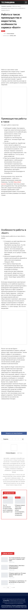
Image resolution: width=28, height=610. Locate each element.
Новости (17, 497)
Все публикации (17, 606)
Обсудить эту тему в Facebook (14, 433)
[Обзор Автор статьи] (14, 447)
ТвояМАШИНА (6, 600)
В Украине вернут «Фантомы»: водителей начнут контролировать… (17, 567)
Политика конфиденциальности (19, 605)
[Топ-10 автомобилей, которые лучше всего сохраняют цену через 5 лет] (8, 500)
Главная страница (6, 6)
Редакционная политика (7, 606)
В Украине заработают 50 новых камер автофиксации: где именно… (17, 575)
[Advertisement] (14, 54)
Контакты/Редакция (6, 605)
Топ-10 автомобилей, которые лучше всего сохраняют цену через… (17, 559)
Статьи (5, 497)
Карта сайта (24, 606)
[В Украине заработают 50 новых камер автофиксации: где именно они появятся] (4, 575)
